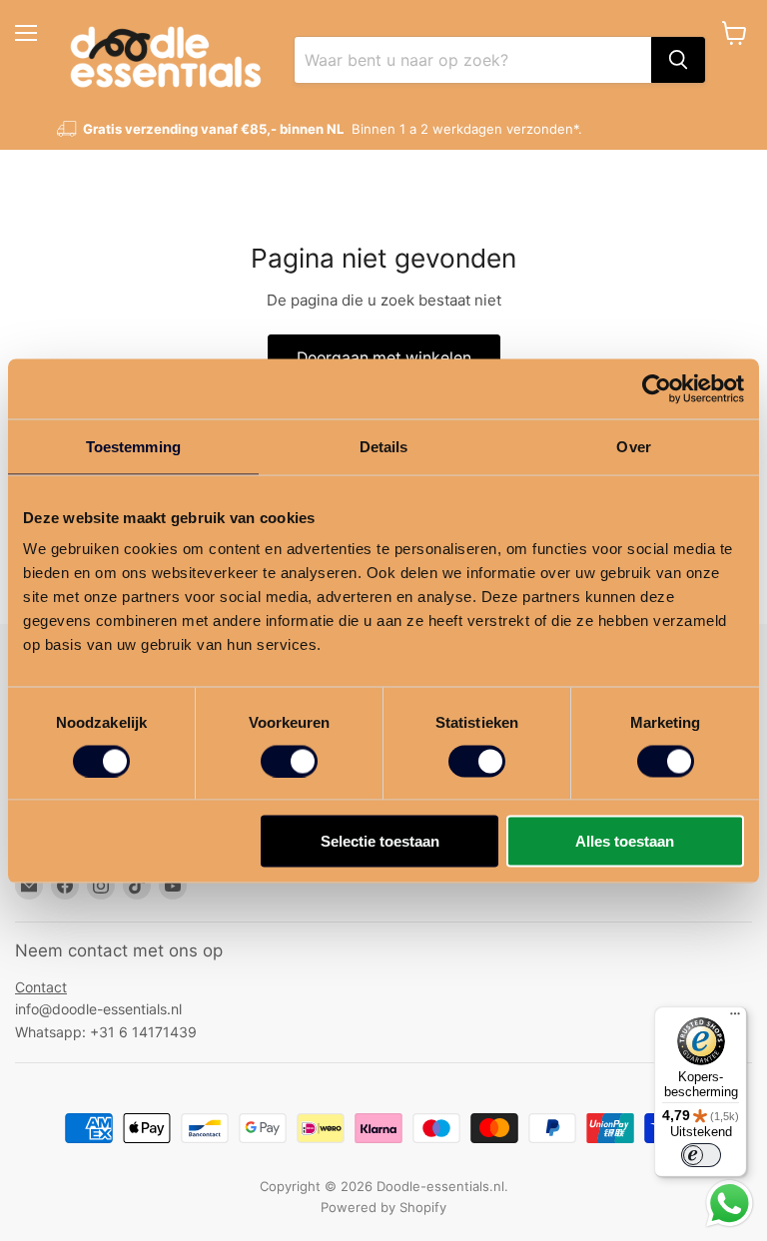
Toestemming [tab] (133, 445)
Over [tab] (633, 445)
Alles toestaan (624, 841)
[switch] (289, 761)
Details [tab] (384, 445)
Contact (41, 986)
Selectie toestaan (380, 841)
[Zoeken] (678, 60)
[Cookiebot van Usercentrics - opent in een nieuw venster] (656, 388)
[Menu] (735, 1018)
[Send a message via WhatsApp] (729, 1203)
